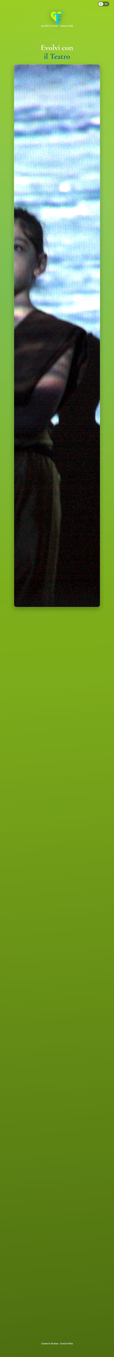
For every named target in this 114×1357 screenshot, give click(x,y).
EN (106, 4)
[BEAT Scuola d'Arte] (57, 17)
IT (101, 4)
